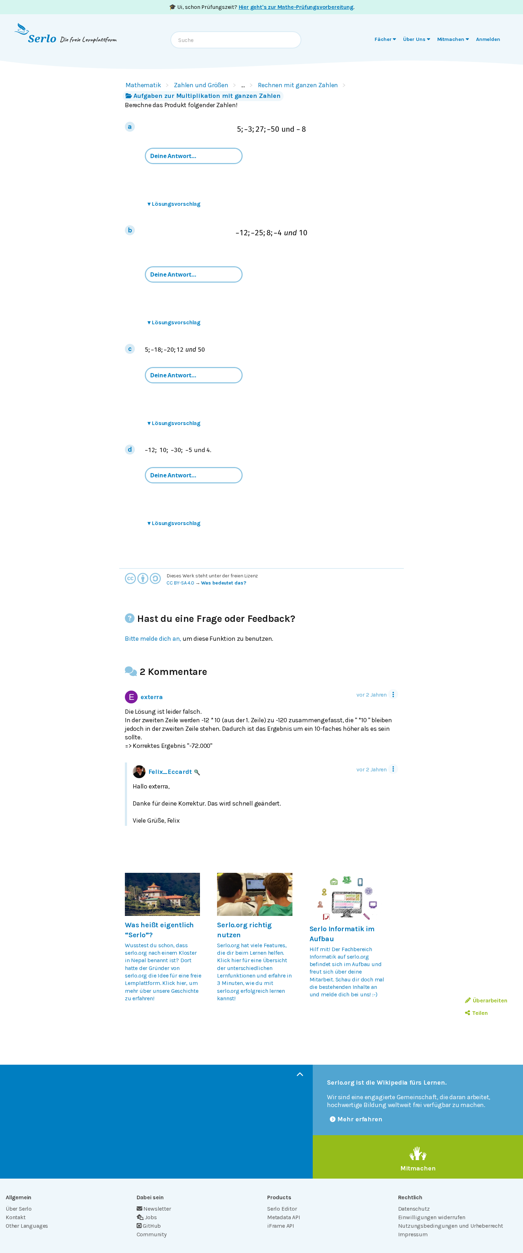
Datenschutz (414, 1208)
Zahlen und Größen (201, 85)
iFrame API (280, 1225)
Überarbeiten (490, 1000)
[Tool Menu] (393, 694)
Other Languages (27, 1225)
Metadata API (283, 1217)
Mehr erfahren (359, 1119)
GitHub (152, 1225)
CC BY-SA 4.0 (180, 583)
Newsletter (157, 1208)
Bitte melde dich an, (153, 639)
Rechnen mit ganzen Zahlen (298, 85)
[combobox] (235, 39)
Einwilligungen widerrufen (431, 1217)
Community (152, 1234)
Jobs (151, 1217)
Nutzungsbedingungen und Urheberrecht (450, 1225)
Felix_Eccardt (170, 772)
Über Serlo (19, 1208)
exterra (152, 697)
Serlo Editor (282, 1208)
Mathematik (143, 85)
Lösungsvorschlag (174, 203)
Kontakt (16, 1217)
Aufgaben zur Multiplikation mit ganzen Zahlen (207, 96)
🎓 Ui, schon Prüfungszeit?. (261, 7)
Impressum (413, 1234)
